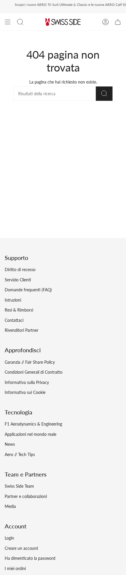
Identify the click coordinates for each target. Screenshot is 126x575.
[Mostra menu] (7, 22)
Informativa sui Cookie (25, 392)
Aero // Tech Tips (20, 454)
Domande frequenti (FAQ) (28, 289)
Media (10, 506)
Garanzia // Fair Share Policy (30, 362)
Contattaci (14, 320)
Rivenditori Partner (21, 330)
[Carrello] (117, 22)
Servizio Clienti (18, 279)
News (10, 444)
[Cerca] (104, 93)
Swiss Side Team (19, 486)
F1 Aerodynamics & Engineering (33, 423)
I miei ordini (15, 568)
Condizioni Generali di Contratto (33, 372)
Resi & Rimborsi (19, 309)
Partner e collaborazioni (26, 496)
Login (9, 537)
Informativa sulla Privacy (27, 382)
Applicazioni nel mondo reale (30, 434)
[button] (20, 22)
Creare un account (21, 548)
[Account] (105, 22)
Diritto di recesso (20, 269)
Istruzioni (13, 299)
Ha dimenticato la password (30, 558)
